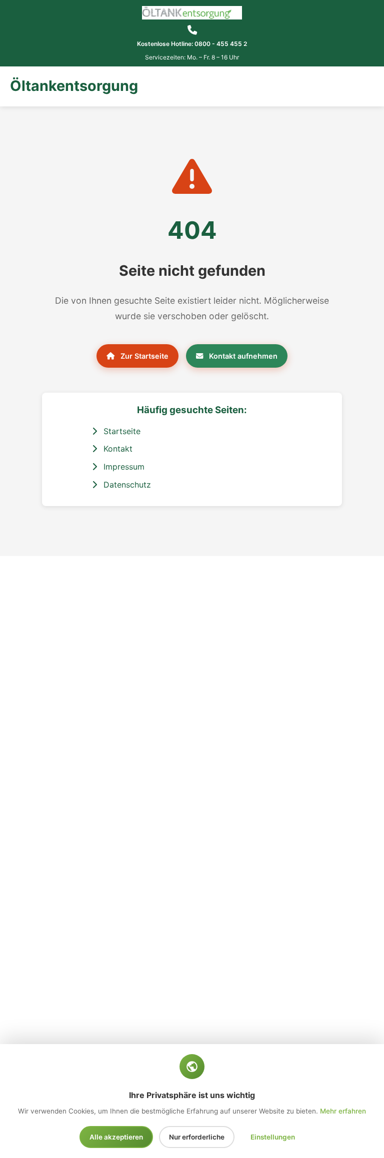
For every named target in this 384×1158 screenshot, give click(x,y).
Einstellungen (272, 1137)
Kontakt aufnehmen (242, 356)
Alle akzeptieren (116, 1137)
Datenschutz (126, 485)
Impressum (122, 467)
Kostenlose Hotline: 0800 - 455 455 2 (192, 43)
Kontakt (116, 449)
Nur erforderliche (196, 1137)
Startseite (120, 431)
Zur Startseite (143, 356)
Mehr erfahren (343, 1111)
